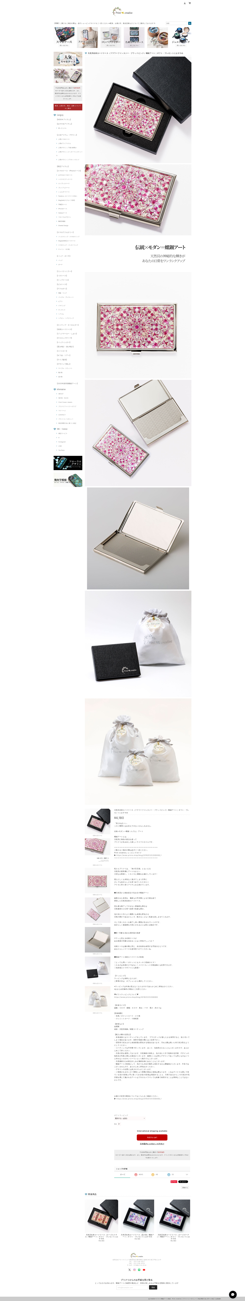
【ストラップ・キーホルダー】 (67, 325)
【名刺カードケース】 (64, 329)
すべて (122, 1174)
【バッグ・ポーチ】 (63, 256)
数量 (115, 1124)
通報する (185, 1187)
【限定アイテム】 (62, 166)
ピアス (60, 301)
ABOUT (61, 394)
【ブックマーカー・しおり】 (67, 334)
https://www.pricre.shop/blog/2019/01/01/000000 (136, 997)
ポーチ (60, 264)
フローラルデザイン (64, 217)
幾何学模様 (61, 221)
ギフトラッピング (121, 1115)
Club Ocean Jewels (65, 402)
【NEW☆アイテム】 (64, 119)
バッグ (60, 260)
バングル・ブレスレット (66, 297)
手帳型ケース (62, 204)
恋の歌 (60, 377)
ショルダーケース (64, 192)
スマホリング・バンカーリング (68, 245)
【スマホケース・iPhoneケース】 (69, 171)
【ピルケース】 (62, 284)
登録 (153, 1287)
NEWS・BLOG (63, 398)
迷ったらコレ (62, 128)
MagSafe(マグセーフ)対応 (66, 200)
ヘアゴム (61, 314)
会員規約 (218, 1298)
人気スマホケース (64, 139)
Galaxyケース (62, 213)
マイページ (62, 410)
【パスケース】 (62, 276)
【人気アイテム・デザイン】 (67, 135)
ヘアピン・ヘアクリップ (66, 318)
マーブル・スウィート (65, 368)
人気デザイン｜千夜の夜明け (67, 148)
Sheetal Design (63, 225)
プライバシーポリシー (65, 419)
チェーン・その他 (64, 249)
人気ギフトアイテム (64, 143)
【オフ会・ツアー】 (63, 355)
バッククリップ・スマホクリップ (68, 236)
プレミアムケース (64, 188)
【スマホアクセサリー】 (65, 232)
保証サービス (62, 433)
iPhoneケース (62, 209)
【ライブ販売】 (62, 360)
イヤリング (61, 305)
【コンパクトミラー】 (64, 271)
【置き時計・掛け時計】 (65, 347)
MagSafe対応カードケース (66, 241)
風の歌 (60, 372)
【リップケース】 (62, 280)
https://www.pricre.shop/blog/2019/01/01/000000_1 (139, 855)
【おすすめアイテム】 (64, 124)
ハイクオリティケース (65, 179)
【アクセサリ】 (62, 289)
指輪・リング (62, 293)
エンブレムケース (64, 183)
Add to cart (152, 1137)
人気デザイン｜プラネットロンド (68, 159)
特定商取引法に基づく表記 (67, 423)
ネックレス (61, 310)
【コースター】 (62, 351)
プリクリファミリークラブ (67, 406)
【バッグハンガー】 (63, 342)
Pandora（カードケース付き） (68, 196)
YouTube (61, 450)
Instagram (62, 442)
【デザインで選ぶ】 (63, 364)
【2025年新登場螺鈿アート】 (67, 383)
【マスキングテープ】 (64, 338)
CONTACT (62, 415)
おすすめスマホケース (65, 175)
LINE (60, 446)
